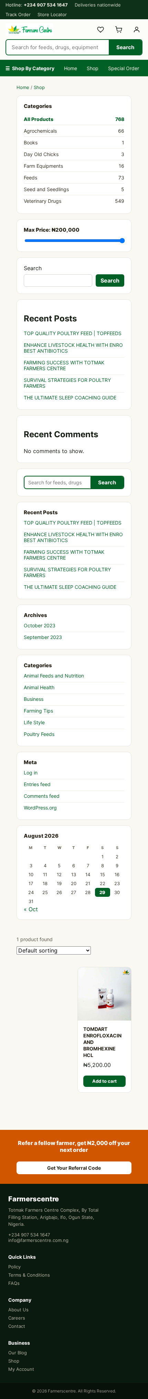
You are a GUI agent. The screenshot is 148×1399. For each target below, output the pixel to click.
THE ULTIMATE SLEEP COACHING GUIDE (70, 397)
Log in (31, 772)
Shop (92, 68)
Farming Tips (38, 711)
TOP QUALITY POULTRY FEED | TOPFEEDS (72, 333)
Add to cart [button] (104, 1081)
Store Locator (52, 14)
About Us (18, 1309)
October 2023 (39, 625)
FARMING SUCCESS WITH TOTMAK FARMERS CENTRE (64, 365)
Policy (14, 1266)
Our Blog (17, 1352)
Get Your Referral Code (74, 1168)
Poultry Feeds (39, 734)
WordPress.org (40, 808)
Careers (16, 1318)
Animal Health (39, 687)
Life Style (34, 722)
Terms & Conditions (29, 1275)
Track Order (18, 14)
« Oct (31, 909)
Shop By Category (30, 68)
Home (70, 68)
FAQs (14, 1283)
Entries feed (37, 784)
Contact (16, 1326)
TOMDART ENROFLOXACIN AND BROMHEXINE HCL (102, 1042)
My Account (21, 1369)
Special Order (123, 68)
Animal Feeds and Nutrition (54, 676)
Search (125, 47)
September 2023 (43, 637)
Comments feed (42, 796)
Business (33, 699)
